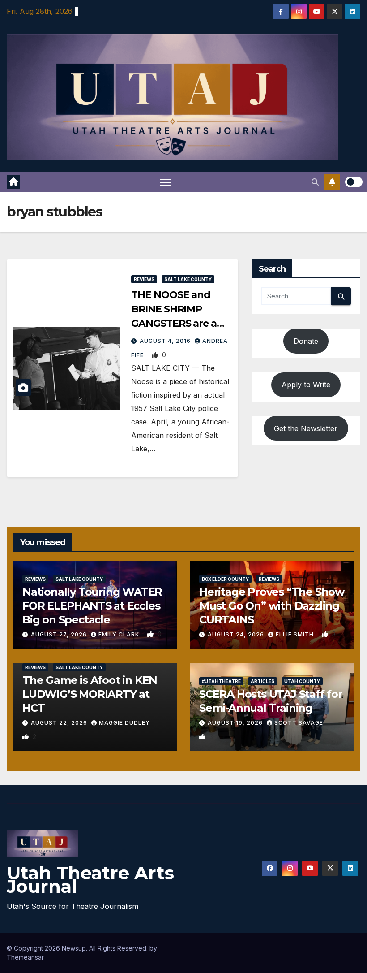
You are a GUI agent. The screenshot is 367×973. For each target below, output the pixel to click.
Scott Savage (298, 722)
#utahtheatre (221, 681)
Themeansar (25, 957)
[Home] (13, 182)
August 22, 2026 (60, 722)
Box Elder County (225, 579)
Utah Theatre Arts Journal (90, 879)
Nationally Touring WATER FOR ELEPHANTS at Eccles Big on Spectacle (92, 605)
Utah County (302, 681)
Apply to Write (306, 384)
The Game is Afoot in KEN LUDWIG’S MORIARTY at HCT (89, 694)
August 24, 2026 (237, 634)
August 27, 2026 (60, 634)
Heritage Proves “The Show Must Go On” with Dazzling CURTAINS (271, 605)
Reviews (144, 279)
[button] (315, 181)
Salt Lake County (188, 279)
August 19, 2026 (236, 722)
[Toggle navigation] (166, 182)
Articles (262, 681)
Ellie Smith (296, 634)
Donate (306, 341)
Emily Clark (119, 634)
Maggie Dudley (124, 722)
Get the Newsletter (305, 428)
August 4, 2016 (166, 340)
